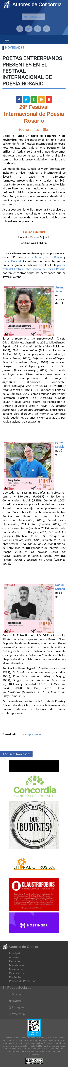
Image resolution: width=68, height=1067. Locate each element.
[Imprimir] (41, 99)
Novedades (14, 48)
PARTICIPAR (35, 16)
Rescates (14, 961)
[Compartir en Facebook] (19, 99)
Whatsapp (18, 1014)
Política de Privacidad (22, 981)
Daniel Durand (11, 261)
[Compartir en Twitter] (26, 99)
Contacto (15, 977)
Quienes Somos (18, 973)
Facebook (17, 994)
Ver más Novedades (17, 754)
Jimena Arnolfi (33, 257)
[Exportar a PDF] (49, 99)
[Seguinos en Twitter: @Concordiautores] (29, 28)
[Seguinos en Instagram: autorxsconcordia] (37, 28)
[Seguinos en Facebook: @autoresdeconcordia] (19, 28)
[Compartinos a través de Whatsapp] (46, 28)
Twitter (16, 1000)
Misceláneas (16, 965)
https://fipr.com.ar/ (30, 734)
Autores (14, 957)
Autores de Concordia (36, 4)
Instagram (18, 1007)
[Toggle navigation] (7, 39)
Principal (14, 953)
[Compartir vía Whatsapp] (34, 99)
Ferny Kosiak (54, 257)
